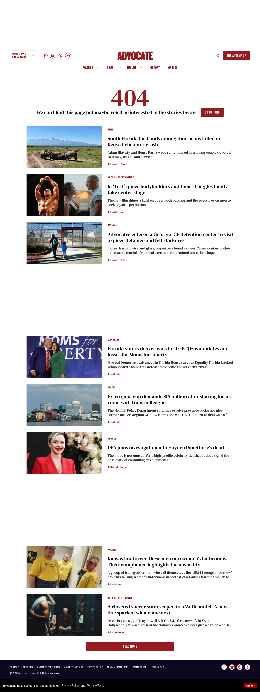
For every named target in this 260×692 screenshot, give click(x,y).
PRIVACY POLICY (95, 667)
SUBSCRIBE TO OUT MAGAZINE (19, 56)
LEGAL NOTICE (157, 667)
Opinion (173, 67)
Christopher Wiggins (119, 163)
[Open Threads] (60, 56)
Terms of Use (95, 685)
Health (131, 67)
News (110, 67)
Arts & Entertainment (121, 177)
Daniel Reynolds (117, 211)
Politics (88, 67)
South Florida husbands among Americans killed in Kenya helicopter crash (164, 141)
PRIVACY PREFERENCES (117, 667)
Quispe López (116, 584)
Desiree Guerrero (117, 632)
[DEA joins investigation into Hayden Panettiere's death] (64, 453)
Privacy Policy (70, 685)
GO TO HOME (212, 112)
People (112, 438)
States (111, 387)
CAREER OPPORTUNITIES (48, 667)
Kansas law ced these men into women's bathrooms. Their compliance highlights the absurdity (168, 561)
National (113, 225)
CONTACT (14, 667)
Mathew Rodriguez (118, 467)
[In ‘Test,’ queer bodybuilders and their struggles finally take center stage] (64, 195)
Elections (113, 339)
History (155, 67)
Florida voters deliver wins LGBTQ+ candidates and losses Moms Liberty (168, 351)
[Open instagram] (68, 56)
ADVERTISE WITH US (73, 667)
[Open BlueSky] (52, 56)
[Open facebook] (45, 56)
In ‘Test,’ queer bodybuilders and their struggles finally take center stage (168, 189)
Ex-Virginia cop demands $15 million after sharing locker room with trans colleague (170, 399)
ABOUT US (28, 667)
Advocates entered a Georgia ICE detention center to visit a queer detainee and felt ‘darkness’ (170, 237)
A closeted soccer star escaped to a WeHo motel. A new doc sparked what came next (167, 609)
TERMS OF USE (139, 667)
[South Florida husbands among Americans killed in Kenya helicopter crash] (64, 147)
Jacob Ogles (115, 374)
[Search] (218, 56)
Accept (250, 685)
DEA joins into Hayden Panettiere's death (167, 447)
